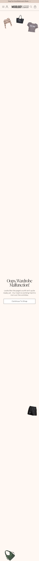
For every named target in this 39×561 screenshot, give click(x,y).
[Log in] (7, 7)
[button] (3, 7)
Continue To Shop (19, 301)
